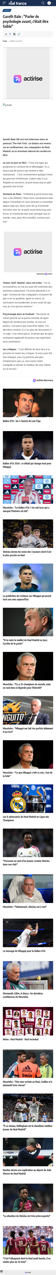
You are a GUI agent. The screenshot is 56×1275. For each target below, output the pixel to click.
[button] (5, 3)
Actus (6, 10)
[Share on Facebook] (10, 34)
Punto (5, 41)
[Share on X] (14, 34)
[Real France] (19, 3)
